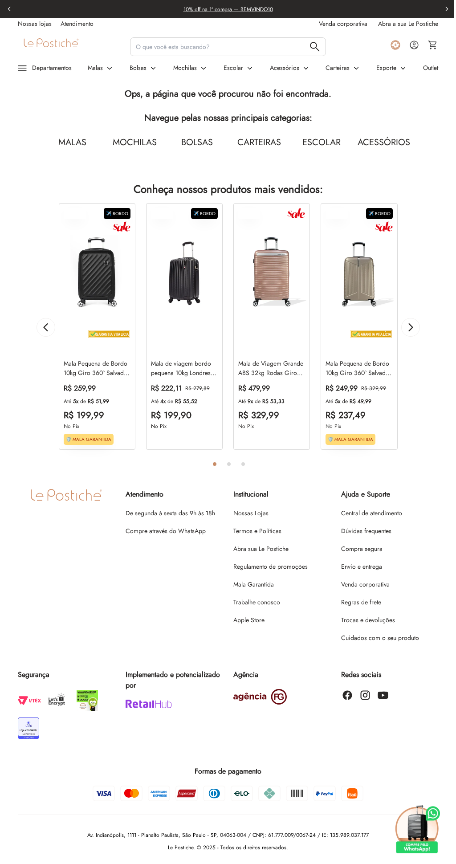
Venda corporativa (365, 584)
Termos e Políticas (257, 530)
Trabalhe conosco (256, 602)
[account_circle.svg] (414, 45)
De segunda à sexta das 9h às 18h (170, 513)
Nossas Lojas (251, 513)
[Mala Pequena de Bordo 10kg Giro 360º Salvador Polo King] (97, 273)
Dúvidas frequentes (366, 530)
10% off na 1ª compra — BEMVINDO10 (228, 9)
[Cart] (433, 45)
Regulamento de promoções (270, 566)
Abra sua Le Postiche (261, 548)
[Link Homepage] (70, 45)
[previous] (9, 9)
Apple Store (249, 619)
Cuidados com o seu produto (380, 637)
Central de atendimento (371, 513)
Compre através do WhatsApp (166, 530)
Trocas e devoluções (368, 619)
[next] (446, 9)
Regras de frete (361, 602)
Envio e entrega (361, 566)
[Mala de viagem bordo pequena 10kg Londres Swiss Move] (184, 273)
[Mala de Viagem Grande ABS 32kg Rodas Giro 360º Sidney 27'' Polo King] (271, 273)
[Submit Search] (315, 47)
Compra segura (362, 548)
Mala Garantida (253, 584)
